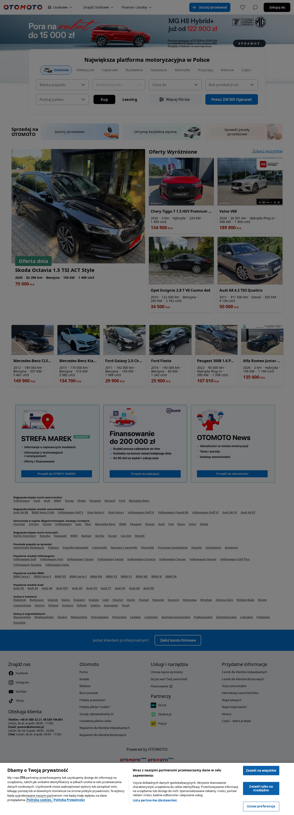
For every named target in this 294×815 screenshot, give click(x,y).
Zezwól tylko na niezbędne (261, 788)
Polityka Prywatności (69, 800)
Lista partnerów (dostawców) (155, 800)
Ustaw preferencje (261, 806)
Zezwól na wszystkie (261, 770)
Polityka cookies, (40, 800)
